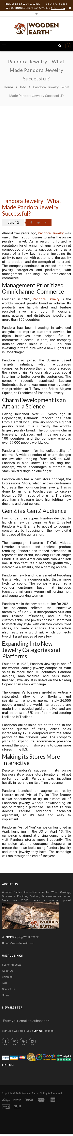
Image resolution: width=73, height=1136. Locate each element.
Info (23, 87)
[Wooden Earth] (36, 29)
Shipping (7, 976)
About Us (7, 970)
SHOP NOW (58, 7)
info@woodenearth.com (20, 943)
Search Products (11, 964)
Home (9, 87)
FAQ (4, 983)
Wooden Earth (30, 1093)
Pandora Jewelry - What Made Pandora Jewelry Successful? (31, 207)
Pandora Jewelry (51, 233)
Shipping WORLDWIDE (22, 937)
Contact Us (8, 989)
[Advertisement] (36, 144)
